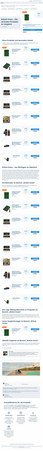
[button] (40, 3)
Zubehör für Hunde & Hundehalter (14, 5)
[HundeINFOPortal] (2, 3)
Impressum (16, 444)
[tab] (27, 23)
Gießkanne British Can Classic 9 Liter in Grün (16, 156)
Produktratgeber (6, 5)
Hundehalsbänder (32, 5)
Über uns (27, 444)
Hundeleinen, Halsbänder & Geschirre (24, 5)
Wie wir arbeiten (31, 444)
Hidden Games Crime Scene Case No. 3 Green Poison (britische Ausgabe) (16, 116)
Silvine (28, 22)
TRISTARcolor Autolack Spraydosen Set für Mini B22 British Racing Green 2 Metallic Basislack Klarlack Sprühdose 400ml (17, 130)
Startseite (2, 5)
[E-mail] (3, 358)
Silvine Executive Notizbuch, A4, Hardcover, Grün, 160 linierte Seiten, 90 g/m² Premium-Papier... (31, 25)
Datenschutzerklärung (22, 444)
